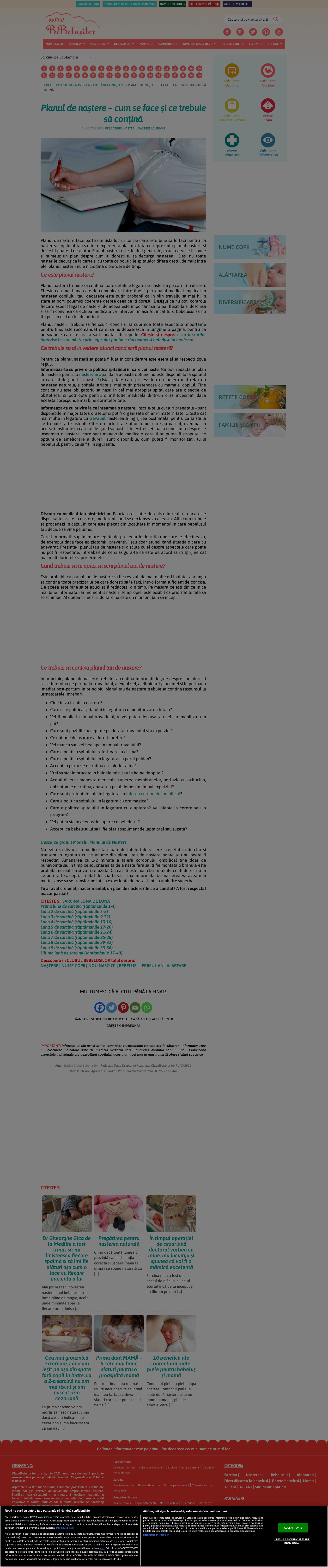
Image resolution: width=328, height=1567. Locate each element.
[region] (164, 1536)
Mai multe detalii (65, 1527)
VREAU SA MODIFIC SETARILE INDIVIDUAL (292, 1541)
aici (102, 1548)
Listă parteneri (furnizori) (156, 1534)
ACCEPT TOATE (293, 1527)
